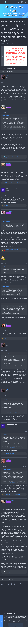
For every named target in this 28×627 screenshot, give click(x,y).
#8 (26, 350)
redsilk (3, 43)
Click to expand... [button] (14, 128)
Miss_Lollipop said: (6, 434)
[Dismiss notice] (25, 48)
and (9, 338)
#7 (26, 330)
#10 (26, 431)
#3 (26, 170)
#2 (26, 112)
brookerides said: (6, 221)
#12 (26, 507)
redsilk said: (5, 115)
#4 (26, 195)
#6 (26, 263)
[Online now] (4, 260)
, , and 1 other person (15, 157)
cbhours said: (5, 399)
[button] (2, 2)
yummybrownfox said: (7, 353)
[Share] (24, 82)
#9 (26, 395)
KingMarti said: (5, 304)
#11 (26, 466)
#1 (26, 82)
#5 (26, 218)
